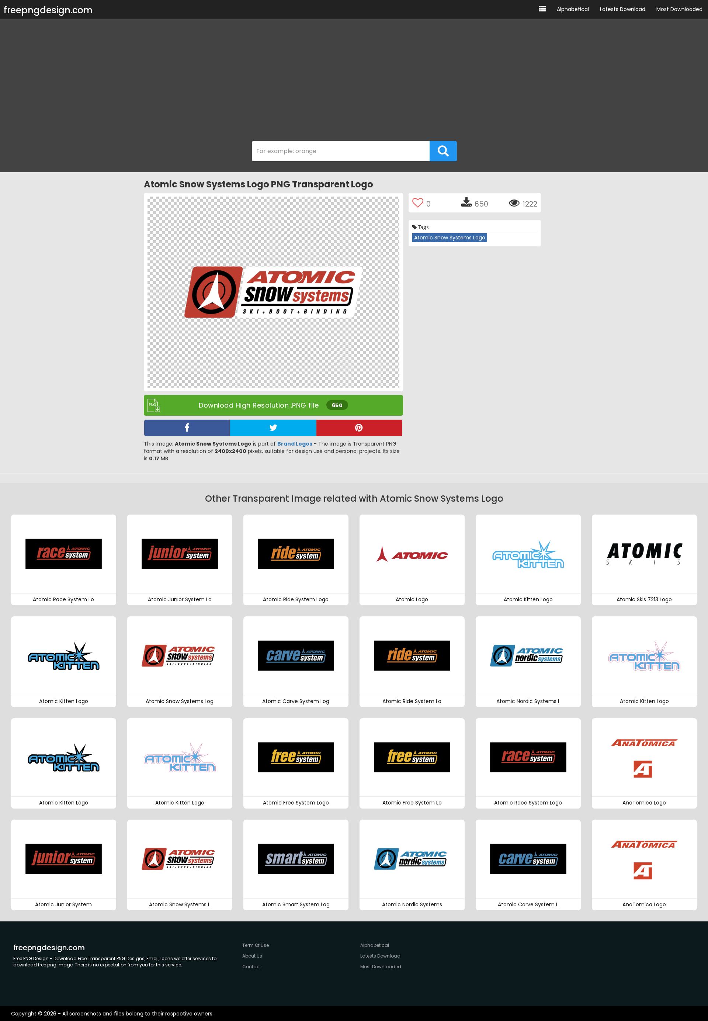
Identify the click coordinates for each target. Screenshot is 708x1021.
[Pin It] (359, 427)
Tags (423, 227)
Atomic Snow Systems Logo (449, 237)
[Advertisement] (354, 82)
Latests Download (622, 9)
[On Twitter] (273, 427)
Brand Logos (294, 443)
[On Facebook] (187, 427)
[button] (542, 9)
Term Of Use (255, 945)
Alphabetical (573, 9)
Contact (251, 966)
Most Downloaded (679, 9)
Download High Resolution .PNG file (271, 405)
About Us (252, 956)
